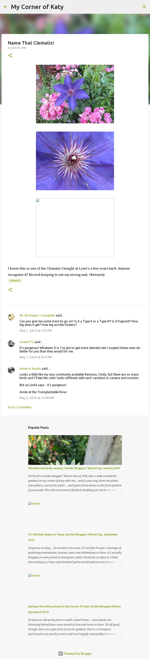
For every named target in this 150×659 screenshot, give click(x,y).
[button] (10, 55)
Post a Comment (19, 407)
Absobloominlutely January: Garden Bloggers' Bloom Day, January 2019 (74, 468)
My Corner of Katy (37, 6)
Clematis (15, 280)
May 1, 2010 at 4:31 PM (36, 330)
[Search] (69, 7)
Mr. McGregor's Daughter (37, 315)
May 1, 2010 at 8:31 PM (36, 357)
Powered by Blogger (77, 653)
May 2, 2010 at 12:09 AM (37, 398)
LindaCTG (27, 342)
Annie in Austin (30, 368)
